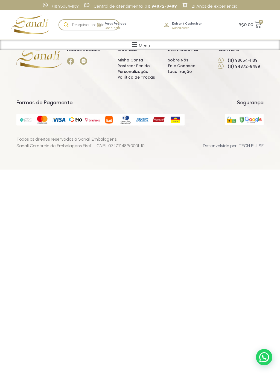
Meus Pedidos (115, 23)
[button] (140, 45)
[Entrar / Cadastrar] (166, 25)
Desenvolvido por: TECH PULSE (233, 145)
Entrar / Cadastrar (187, 23)
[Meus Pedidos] (99, 25)
